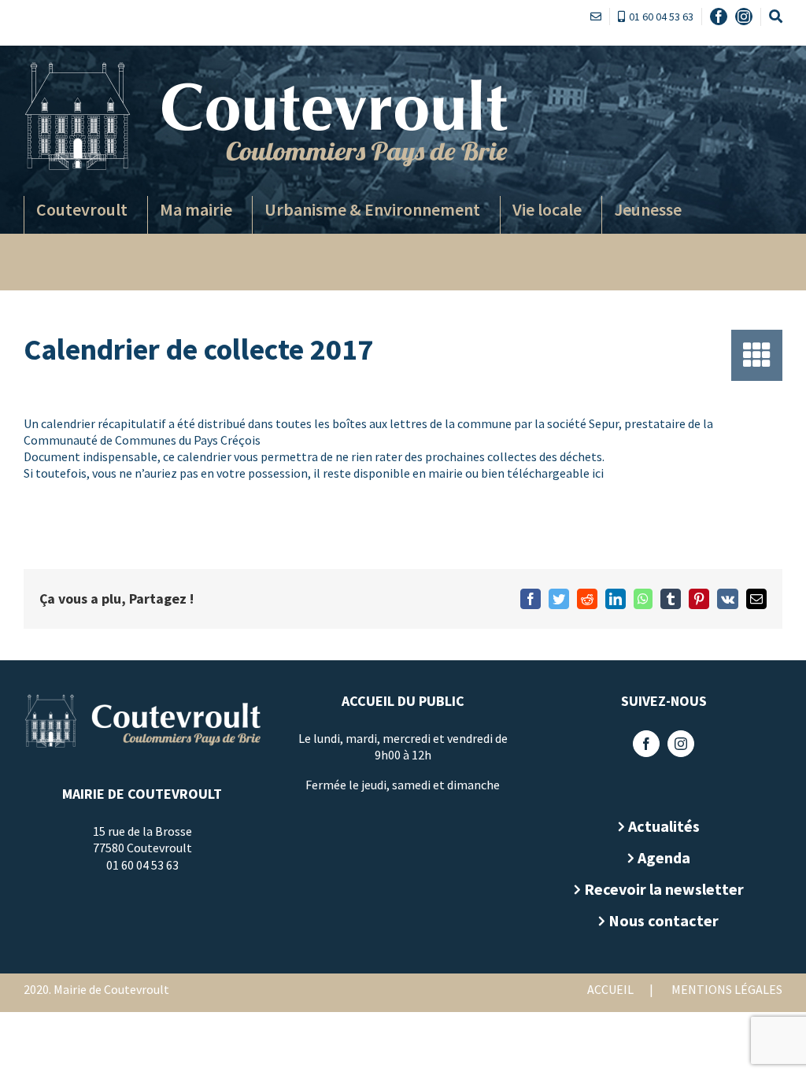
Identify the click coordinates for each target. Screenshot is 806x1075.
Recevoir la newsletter (664, 889)
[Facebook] (646, 743)
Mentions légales (726, 989)
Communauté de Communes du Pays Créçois (142, 440)
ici (598, 473)
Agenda (664, 857)
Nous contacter (663, 920)
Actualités (664, 826)
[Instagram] (680, 743)
